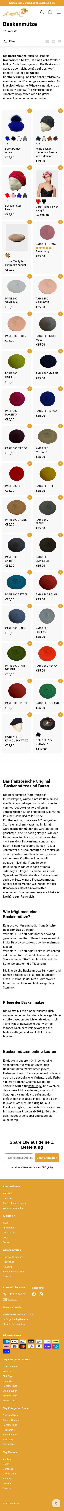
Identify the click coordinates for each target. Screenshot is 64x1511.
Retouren (8, 1198)
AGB (5, 1222)
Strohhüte (8, 1444)
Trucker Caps (10, 1395)
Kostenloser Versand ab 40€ (18, 1314)
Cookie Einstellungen (14, 1203)
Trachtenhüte (10, 1400)
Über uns (8, 1276)
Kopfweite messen (13, 1257)
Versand (7, 1193)
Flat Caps (8, 1376)
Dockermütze (10, 1366)
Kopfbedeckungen (32, 858)
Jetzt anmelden (47, 1157)
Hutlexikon (9, 1261)
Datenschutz (10, 1232)
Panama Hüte (10, 1386)
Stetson (7, 1488)
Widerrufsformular (13, 1208)
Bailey (6, 1464)
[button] (44, 248)
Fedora (7, 1371)
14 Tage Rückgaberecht (15, 1319)
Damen (7, 974)
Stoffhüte (8, 1439)
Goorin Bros (9, 1473)
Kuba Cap (8, 1381)
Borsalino (8, 1469)
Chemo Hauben (11, 1420)
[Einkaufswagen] (50, 12)
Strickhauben (10, 1391)
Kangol (42, 884)
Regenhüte (9, 1430)
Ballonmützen (10, 1415)
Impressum (9, 1227)
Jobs (6, 1237)
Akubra (7, 1459)
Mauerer (7, 1483)
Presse (6, 1242)
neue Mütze (18, 1090)
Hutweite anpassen (13, 1271)
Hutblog (7, 1266)
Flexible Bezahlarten (14, 1324)
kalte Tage (35, 1086)
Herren (51, 970)
